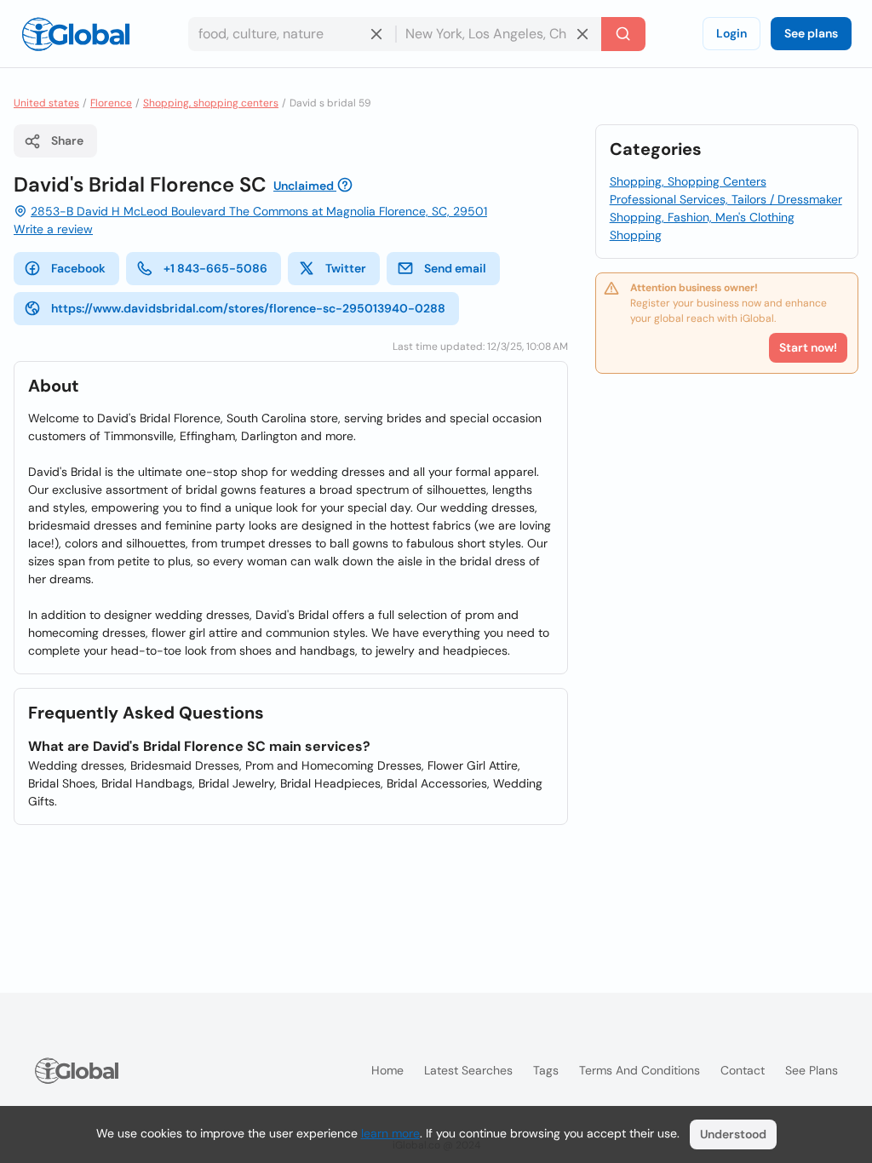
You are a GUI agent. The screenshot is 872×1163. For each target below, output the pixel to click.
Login (731, 33)
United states (46, 103)
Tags (546, 1070)
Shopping (636, 235)
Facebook (78, 268)
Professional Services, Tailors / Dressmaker (726, 199)
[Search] (623, 34)
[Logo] (75, 34)
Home (387, 1070)
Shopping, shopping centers (210, 103)
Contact (742, 1070)
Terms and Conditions (639, 1070)
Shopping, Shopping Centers (688, 181)
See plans (811, 33)
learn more (390, 1133)
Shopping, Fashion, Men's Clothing (702, 217)
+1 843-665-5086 (215, 268)
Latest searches (468, 1070)
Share (67, 140)
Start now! (808, 347)
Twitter (345, 268)
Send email (455, 268)
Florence (111, 103)
